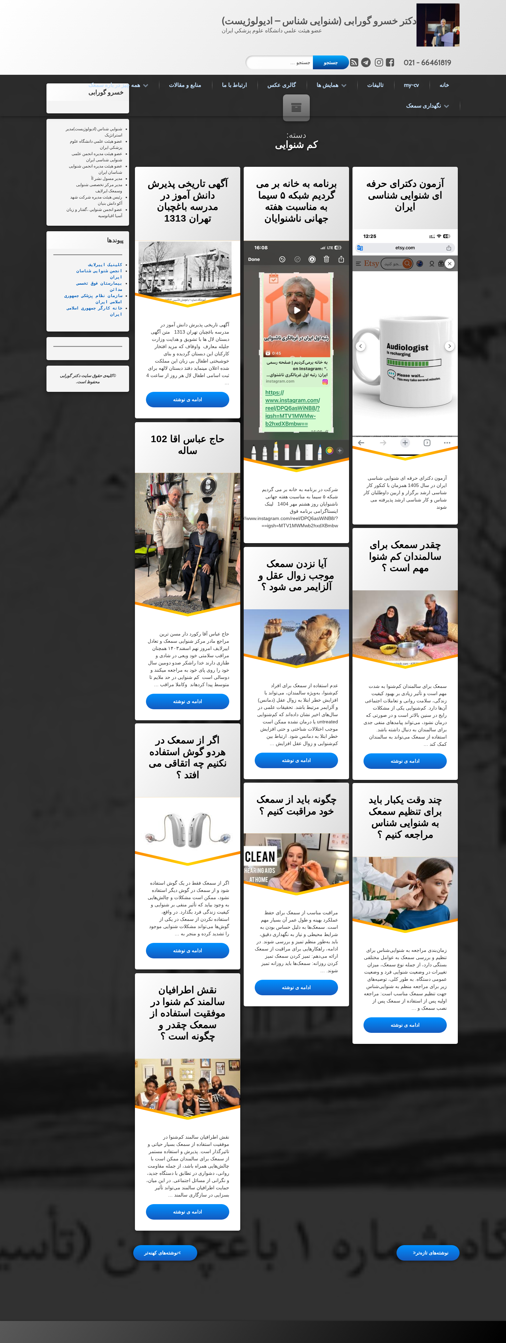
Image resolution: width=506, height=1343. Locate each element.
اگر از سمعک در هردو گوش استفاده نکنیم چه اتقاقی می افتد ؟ (187, 757)
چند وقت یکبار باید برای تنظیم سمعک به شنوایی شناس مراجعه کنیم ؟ (405, 817)
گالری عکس (281, 85)
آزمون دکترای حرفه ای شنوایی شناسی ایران (405, 195)
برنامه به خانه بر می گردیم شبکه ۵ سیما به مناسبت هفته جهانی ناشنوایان (296, 201)
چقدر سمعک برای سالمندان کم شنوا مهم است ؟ (405, 556)
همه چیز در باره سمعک (114, 85)
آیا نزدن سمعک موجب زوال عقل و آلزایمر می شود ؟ (296, 575)
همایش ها (327, 85)
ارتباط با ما (234, 85)
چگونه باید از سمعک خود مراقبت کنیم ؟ (296, 805)
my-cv (411, 85)
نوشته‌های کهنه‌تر (161, 1252)
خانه (444, 85)
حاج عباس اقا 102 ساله (187, 445)
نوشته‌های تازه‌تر (432, 1252)
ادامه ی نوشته (174, 400)
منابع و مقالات (185, 85)
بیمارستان (110, 283)
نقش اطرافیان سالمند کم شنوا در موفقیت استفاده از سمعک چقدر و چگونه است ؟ (187, 1013)
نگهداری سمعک (423, 105)
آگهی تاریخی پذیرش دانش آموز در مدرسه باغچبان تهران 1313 (187, 201)
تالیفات (375, 85)
